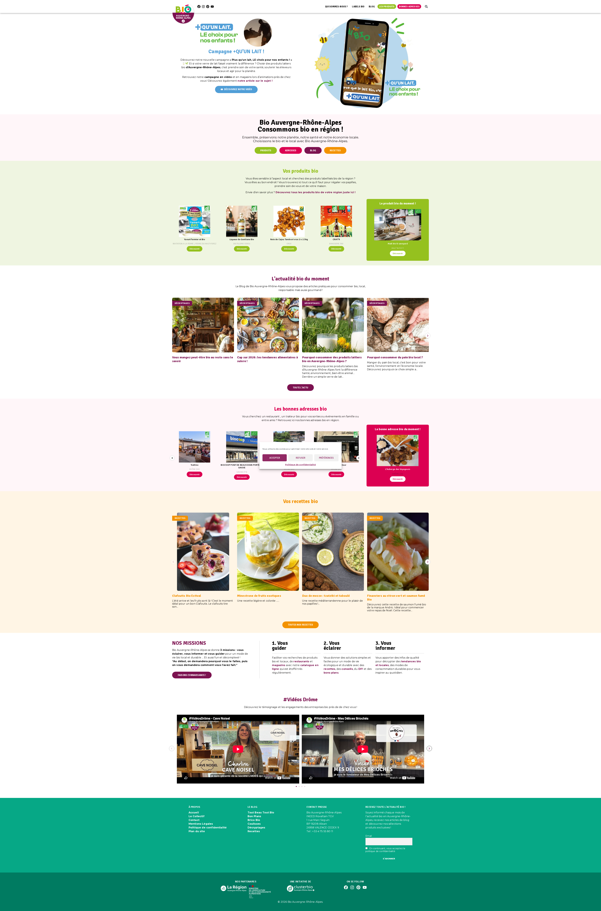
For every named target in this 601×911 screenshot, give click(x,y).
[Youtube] (212, 6)
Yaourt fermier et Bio (194, 239)
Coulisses (254, 823)
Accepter (274, 457)
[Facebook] (198, 6)
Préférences (326, 457)
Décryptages (256, 827)
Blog (372, 6)
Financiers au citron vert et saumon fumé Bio (396, 597)
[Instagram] (203, 6)
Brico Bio (254, 820)
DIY (360, 668)
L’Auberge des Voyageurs (397, 469)
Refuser (300, 457)
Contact (194, 820)
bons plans (331, 672)
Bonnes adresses (409, 6)
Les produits (387, 6)
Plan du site (197, 831)
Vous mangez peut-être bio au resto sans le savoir (202, 359)
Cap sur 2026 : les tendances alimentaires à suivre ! (267, 359)
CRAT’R (336, 239)
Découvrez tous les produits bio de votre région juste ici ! (315, 192)
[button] (426, 6)
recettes (329, 668)
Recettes (254, 831)
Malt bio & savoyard (398, 243)
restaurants (301, 661)
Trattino (194, 464)
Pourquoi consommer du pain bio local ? (395, 357)
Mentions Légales (201, 823)
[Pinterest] (207, 6)
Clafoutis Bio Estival (186, 596)
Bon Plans (254, 816)
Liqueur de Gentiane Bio (242, 239)
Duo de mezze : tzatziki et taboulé (326, 596)
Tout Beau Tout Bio (261, 812)
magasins (278, 665)
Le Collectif (196, 816)
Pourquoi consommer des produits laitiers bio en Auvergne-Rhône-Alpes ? (332, 359)
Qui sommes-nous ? (336, 6)
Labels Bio (358, 6)
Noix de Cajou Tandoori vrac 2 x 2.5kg (289, 239)
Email (368, 836)
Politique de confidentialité (300, 464)
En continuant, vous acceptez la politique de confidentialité (385, 850)
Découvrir (195, 248)
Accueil (194, 812)
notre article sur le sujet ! (255, 80)
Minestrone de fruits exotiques (259, 596)
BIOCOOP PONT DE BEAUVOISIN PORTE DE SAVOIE (242, 466)
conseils (347, 668)
